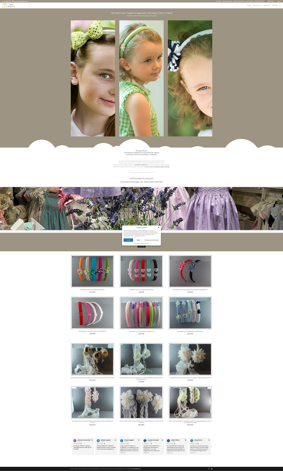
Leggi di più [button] (99, 452)
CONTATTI (267, 5)
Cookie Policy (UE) (259, 1)
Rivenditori (218, 1)
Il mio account (249, 1)
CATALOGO (256, 5)
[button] (158, 227)
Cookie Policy (136, 243)
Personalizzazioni (227, 1)
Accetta (128, 240)
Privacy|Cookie (136, 468)
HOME (249, 5)
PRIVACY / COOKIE (144, 243)
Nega (138, 240)
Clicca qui (141, 246)
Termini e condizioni (239, 1)
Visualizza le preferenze (152, 240)
